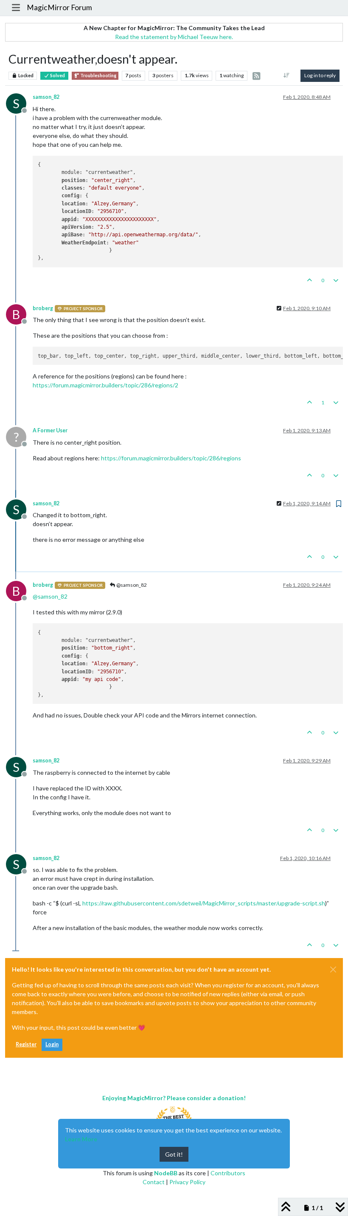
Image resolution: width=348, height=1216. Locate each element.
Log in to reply (320, 75)
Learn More (81, 1139)
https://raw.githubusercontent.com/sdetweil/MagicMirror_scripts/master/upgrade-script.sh (203, 903)
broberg (43, 308)
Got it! (174, 1154)
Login (52, 1044)
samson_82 (46, 97)
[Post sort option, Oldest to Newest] (287, 75)
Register (26, 1044)
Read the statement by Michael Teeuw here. (174, 36)
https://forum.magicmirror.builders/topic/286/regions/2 (105, 385)
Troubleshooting (97, 75)
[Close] (333, 969)
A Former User (50, 430)
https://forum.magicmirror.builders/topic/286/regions (171, 458)
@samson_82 (131, 585)
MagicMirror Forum (59, 7)
